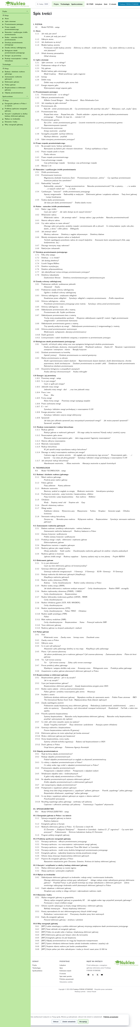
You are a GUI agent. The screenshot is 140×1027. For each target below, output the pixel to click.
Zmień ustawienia (68, 1021)
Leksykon (98, 4)
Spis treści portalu (66, 976)
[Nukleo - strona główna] (126, 963)
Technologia (64, 4)
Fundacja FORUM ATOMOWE (83, 989)
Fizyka (56, 4)
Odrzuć (56, 1021)
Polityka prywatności (67, 979)
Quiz (105, 4)
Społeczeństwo (77, 4)
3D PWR (89, 4)
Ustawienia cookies (66, 982)
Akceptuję (83, 1021)
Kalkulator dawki (65, 970)
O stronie (112, 4)
